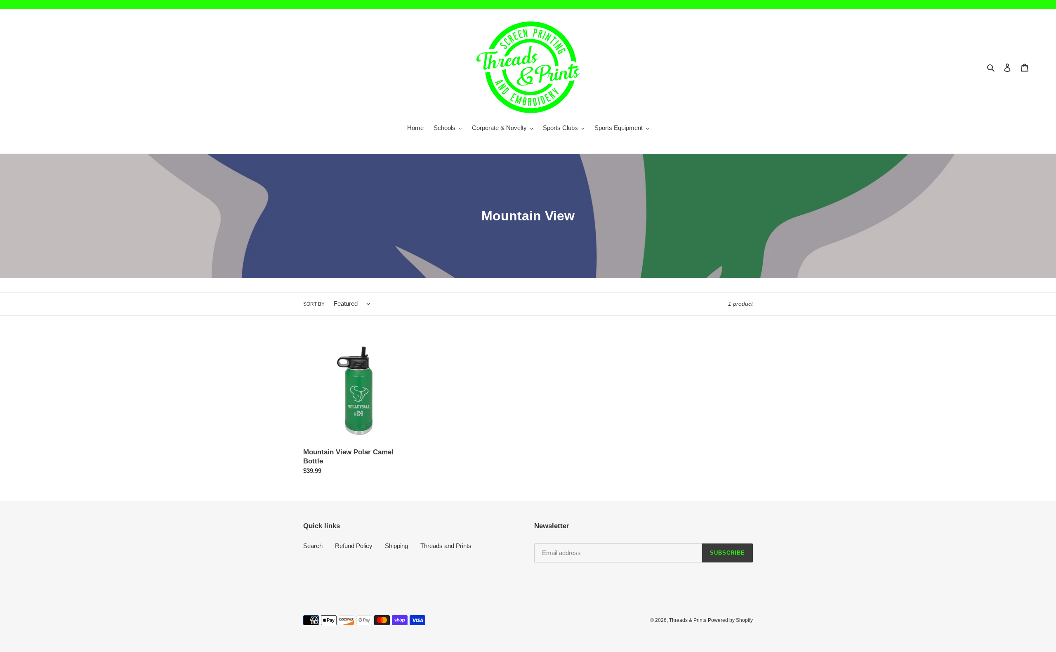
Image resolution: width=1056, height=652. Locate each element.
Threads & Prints (687, 620)
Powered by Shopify (730, 620)
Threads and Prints (445, 545)
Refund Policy (353, 545)
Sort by (314, 304)
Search (313, 545)
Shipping (396, 545)
